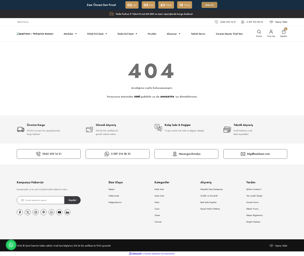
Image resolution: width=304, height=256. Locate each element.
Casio (157, 208)
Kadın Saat (159, 195)
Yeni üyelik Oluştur (254, 195)
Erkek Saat (159, 189)
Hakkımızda (114, 195)
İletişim (112, 189)
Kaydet (72, 200)
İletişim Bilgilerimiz (254, 215)
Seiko (157, 202)
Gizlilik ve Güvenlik (209, 195)
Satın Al (210, 5)
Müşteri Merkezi (253, 221)
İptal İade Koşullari (208, 202)
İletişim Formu (252, 208)
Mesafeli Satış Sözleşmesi (211, 189)
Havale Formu (252, 202)
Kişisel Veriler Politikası (210, 208)
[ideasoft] (135, 253)
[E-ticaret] (151, 253)
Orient (157, 215)
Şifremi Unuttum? (254, 189)
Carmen (158, 221)
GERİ (137, 96)
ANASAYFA (167, 96)
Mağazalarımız (115, 202)
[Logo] (35, 33)
